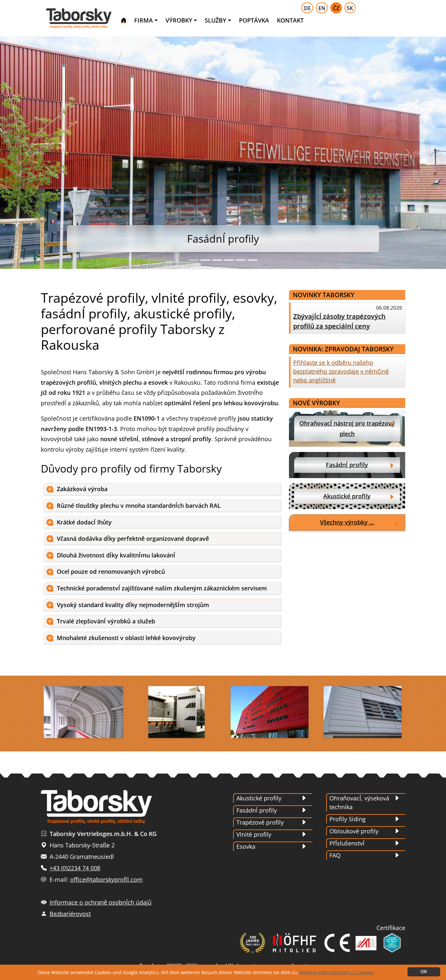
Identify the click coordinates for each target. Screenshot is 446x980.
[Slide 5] (241, 260)
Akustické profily (347, 496)
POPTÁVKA (254, 20)
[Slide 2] (205, 260)
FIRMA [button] (143, 20)
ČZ (336, 8)
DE (307, 8)
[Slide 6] (252, 260)
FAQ (335, 855)
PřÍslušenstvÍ (346, 843)
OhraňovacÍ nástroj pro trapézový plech (347, 428)
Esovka (245, 846)
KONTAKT (290, 20)
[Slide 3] (217, 260)
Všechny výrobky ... (347, 522)
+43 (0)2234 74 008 (75, 868)
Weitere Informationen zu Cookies (337, 972)
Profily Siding (347, 819)
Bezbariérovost (70, 914)
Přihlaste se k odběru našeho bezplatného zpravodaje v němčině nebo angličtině (341, 371)
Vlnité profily (253, 834)
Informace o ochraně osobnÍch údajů (100, 902)
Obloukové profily (353, 831)
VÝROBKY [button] (179, 20)
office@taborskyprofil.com (106, 879)
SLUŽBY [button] (215, 20)
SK (350, 8)
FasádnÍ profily (347, 465)
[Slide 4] (229, 260)
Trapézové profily (260, 822)
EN (322, 8)
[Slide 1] (194, 260)
